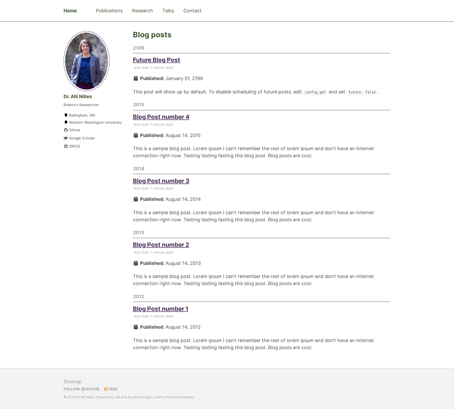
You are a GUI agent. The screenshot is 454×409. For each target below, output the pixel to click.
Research (142, 10)
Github (74, 130)
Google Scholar (81, 138)
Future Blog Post (156, 59)
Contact (192, 10)
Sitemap (73, 381)
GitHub (92, 389)
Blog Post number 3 (161, 180)
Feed (112, 389)
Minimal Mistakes (180, 397)
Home (70, 10)
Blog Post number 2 (161, 244)
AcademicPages (140, 397)
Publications (109, 10)
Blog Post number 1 (160, 308)
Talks (168, 10)
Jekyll (119, 397)
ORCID (74, 146)
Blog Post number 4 (161, 116)
